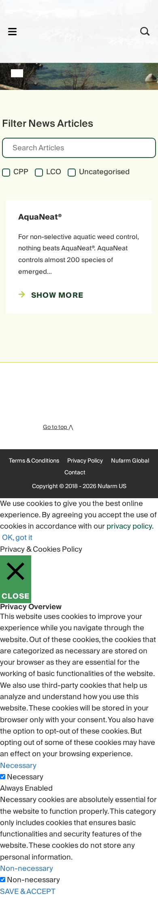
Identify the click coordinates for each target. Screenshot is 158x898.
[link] (68, 30)
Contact (74, 473)
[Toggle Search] (145, 31)
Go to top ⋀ (58, 427)
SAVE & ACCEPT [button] (28, 891)
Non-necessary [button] (26, 868)
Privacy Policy (85, 461)
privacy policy (129, 526)
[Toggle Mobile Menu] (12, 31)
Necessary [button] (18, 765)
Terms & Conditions (34, 461)
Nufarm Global (130, 461)
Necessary (25, 777)
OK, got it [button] (17, 537)
